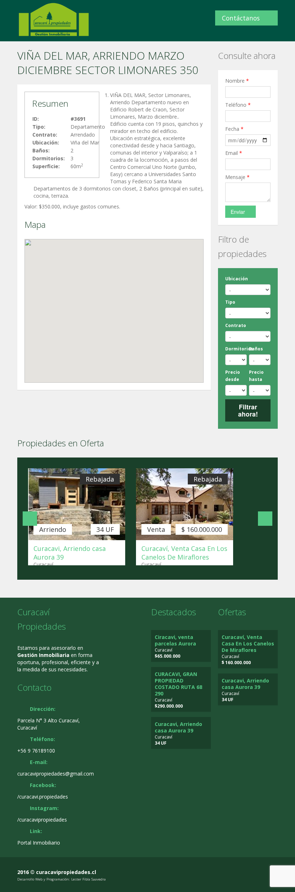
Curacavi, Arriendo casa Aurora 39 (178, 727)
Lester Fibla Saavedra (88, 879)
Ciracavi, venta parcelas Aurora (175, 640)
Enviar (238, 211)
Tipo (230, 302)
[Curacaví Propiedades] (53, 19)
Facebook (259, 872)
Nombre (237, 80)
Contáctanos (241, 18)
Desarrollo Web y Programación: (43, 879)
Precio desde (232, 375)
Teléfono (238, 104)
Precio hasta (256, 375)
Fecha (234, 128)
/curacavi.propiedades (42, 796)
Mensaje (237, 177)
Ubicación (236, 279)
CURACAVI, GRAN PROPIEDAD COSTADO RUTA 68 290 (178, 684)
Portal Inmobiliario (38, 842)
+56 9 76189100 (36, 750)
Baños (256, 349)
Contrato (235, 325)
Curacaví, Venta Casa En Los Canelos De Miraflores (184, 552)
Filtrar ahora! (248, 410)
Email (233, 153)
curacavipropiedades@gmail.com (55, 773)
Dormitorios (239, 349)
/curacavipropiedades (42, 819)
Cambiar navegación (8, 13)
